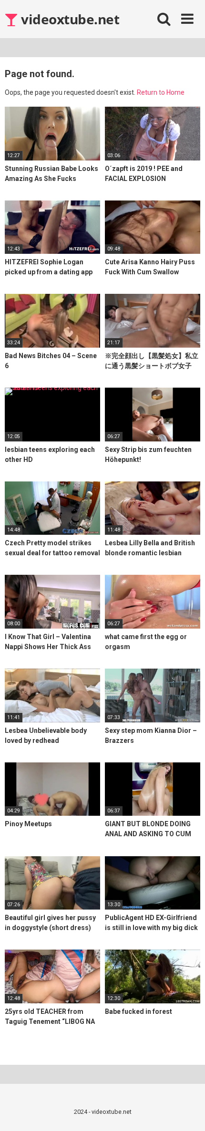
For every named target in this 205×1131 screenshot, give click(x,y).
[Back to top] (187, 1111)
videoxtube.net (68, 19)
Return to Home (160, 92)
